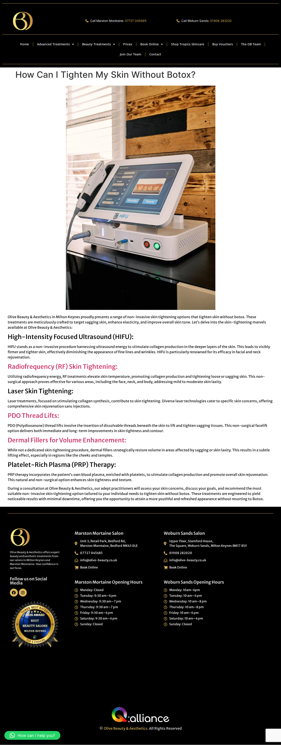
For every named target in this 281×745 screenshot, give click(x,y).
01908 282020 (221, 21)
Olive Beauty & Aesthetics (125, 728)
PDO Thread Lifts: (33, 416)
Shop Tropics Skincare (187, 44)
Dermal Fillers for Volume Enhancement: (67, 440)
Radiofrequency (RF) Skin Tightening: (62, 367)
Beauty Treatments (96, 44)
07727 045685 (136, 21)
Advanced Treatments (53, 44)
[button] (32, 735)
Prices (127, 44)
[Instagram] (23, 593)
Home (24, 44)
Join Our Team (130, 54)
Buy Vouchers (222, 44)
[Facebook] (14, 593)
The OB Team (251, 44)
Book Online (149, 44)
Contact (155, 54)
